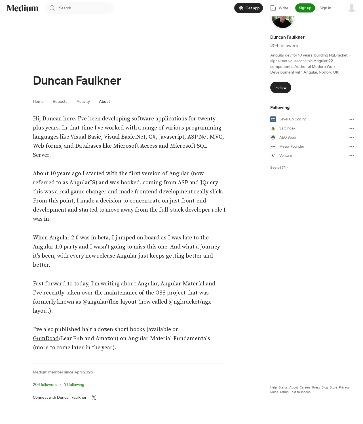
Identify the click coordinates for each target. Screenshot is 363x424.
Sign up (305, 7)
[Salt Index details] (351, 128)
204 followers (45, 384)
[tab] (38, 101)
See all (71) (279, 167)
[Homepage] (23, 8)
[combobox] (86, 8)
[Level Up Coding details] (351, 119)
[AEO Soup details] (351, 137)
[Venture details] (351, 155)
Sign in (325, 8)
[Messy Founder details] (351, 146)
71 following (74, 384)
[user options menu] (351, 7)
